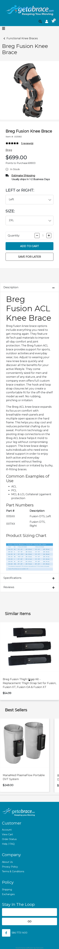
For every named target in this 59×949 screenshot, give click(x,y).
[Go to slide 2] (31, 680)
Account (7, 829)
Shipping (7, 889)
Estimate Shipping (23, 175)
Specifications (12, 577)
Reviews (8, 587)
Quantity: (14, 235)
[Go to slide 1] (29, 680)
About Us (7, 862)
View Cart (7, 834)
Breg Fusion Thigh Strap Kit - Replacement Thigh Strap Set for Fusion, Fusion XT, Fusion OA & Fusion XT (29, 683)
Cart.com (39, 948)
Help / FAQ (8, 843)
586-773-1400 (19, 932)
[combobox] (30, 199)
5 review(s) (27, 143)
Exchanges (8, 894)
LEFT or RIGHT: (20, 190)
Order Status (9, 839)
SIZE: (10, 211)
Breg (9, 150)
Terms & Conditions (13, 871)
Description (10, 287)
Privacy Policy (10, 866)
